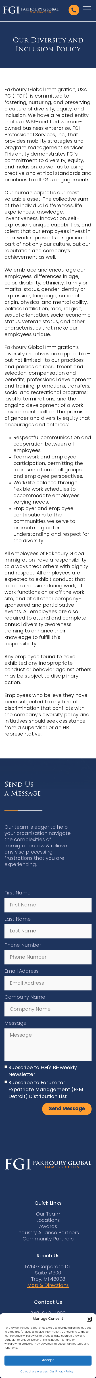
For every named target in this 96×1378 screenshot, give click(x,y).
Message (15, 1023)
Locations (48, 1220)
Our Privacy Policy (61, 1371)
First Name (17, 893)
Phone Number (22, 945)
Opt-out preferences (34, 1371)
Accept (48, 1360)
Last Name (17, 919)
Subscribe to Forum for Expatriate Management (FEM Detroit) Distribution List (45, 1090)
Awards (48, 1226)
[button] (89, 1319)
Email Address (21, 971)
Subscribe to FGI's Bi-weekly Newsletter (42, 1071)
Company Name (24, 997)
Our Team (48, 1214)
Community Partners (48, 1239)
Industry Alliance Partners (48, 1233)
